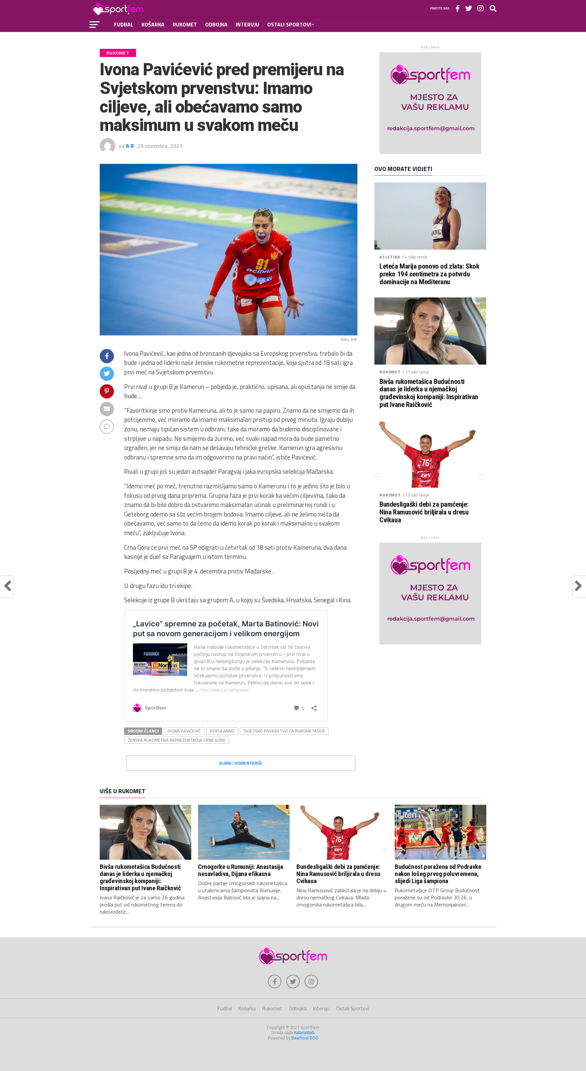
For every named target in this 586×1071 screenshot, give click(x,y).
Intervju (247, 24)
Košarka (152, 24)
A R (130, 146)
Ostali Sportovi (289, 24)
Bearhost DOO (304, 1037)
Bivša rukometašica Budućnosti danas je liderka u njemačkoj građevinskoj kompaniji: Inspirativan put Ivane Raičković (428, 393)
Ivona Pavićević (184, 730)
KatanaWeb (304, 1032)
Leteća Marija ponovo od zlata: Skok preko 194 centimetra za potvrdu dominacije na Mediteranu (429, 274)
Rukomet (185, 24)
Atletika (389, 257)
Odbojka (216, 24)
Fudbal (123, 24)
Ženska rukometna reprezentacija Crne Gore (177, 740)
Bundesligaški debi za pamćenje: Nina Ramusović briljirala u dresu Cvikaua (423, 512)
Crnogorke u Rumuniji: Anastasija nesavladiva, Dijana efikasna (240, 870)
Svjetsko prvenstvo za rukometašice (284, 730)
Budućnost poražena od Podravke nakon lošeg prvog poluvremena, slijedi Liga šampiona (438, 874)
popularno (222, 730)
